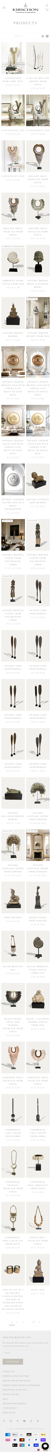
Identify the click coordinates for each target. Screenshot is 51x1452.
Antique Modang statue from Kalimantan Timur (13, 559)
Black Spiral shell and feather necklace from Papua (13, 1025)
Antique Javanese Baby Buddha (37, 501)
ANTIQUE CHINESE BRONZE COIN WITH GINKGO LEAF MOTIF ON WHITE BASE (37, 388)
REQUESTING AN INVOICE (15, 1390)
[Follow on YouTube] (24, 1421)
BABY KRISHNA (13, 918)
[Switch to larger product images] (43, 36)
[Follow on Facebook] (4, 1421)
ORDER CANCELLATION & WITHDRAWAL (22, 1385)
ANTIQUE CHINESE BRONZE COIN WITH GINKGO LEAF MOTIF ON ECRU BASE (13, 388)
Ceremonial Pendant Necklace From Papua (13, 1187)
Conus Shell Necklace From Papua (38, 1240)
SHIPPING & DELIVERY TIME (16, 1376)
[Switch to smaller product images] (47, 36)
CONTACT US (9, 1371)
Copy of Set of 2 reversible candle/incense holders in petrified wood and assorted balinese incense (13, 1299)
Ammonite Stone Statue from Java (13, 282)
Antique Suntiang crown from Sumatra (38, 816)
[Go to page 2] (39, 1322)
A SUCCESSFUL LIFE (13, 130)
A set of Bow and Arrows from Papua (38, 81)
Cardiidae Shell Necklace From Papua (13, 1081)
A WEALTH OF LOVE (13, 176)
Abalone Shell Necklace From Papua (38, 179)
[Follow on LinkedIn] (38, 1421)
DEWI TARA (37, 1290)
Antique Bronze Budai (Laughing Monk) (38, 284)
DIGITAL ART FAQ (11, 1394)
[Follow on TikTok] (31, 1421)
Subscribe (12, 1362)
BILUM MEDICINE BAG (13, 968)
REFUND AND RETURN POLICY (17, 1381)
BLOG (5, 1399)
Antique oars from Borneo (38, 612)
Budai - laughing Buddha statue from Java (38, 1022)
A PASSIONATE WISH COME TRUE (13, 79)
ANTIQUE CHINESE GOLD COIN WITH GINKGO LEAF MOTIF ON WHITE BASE (38, 447)
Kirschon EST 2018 (35, 1429)
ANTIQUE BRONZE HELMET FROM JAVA (37, 334)
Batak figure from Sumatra (38, 919)
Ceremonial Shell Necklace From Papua (13, 1240)
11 (34, 1322)
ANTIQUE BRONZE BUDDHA (13, 334)
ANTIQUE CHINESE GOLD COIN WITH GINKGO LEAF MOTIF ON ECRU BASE (13, 447)
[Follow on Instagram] (10, 1421)
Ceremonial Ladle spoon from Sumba (13, 1133)
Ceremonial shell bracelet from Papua (38, 1185)
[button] (40, 1450)
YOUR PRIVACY (10, 1408)
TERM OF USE (9, 1413)
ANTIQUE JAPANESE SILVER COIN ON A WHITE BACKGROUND (13, 504)
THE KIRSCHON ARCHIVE (14, 1404)
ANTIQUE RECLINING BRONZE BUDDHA (13, 816)
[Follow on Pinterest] (17, 1421)
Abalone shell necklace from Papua (38, 231)
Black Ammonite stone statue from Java (38, 969)
